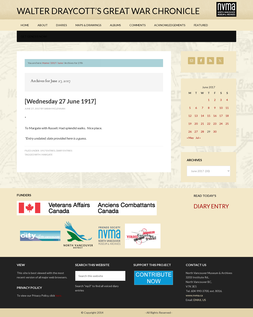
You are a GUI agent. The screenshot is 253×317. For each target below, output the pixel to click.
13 (196, 115)
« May (190, 137)
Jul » (198, 137)
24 (221, 123)
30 (214, 131)
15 (208, 115)
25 (227, 123)
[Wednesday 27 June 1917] (60, 101)
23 (214, 123)
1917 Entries (47, 150)
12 (190, 115)
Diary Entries (64, 150)
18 (227, 115)
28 (202, 131)
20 (196, 123)
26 (190, 131)
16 (214, 115)
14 (202, 115)
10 (221, 107)
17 (221, 115)
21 (202, 123)
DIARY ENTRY (211, 206)
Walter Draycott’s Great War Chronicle (108, 11)
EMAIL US (200, 300)
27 (196, 131)
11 (227, 107)
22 (208, 123)
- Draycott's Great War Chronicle (124, 312)
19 (190, 123)
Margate (47, 154)
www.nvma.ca (194, 295)
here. (59, 295)
